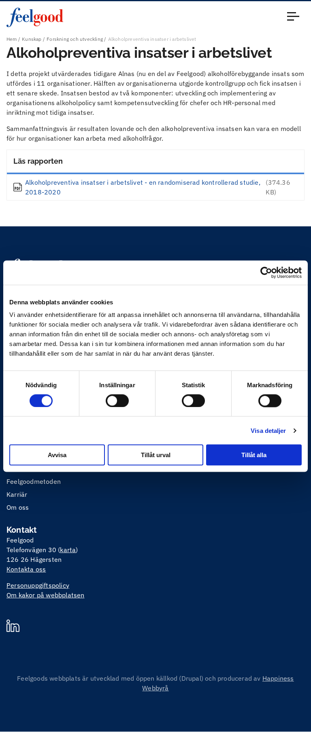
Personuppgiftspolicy (37, 585)
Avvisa (57, 454)
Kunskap (31, 39)
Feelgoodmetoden (33, 481)
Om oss (17, 507)
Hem (11, 39)
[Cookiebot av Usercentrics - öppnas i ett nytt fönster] (266, 272)
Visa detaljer (268, 430)
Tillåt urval (155, 454)
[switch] (117, 400)
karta (68, 550)
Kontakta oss (26, 569)
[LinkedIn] (12, 627)
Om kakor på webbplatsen (45, 595)
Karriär (16, 494)
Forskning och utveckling (75, 39)
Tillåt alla (253, 454)
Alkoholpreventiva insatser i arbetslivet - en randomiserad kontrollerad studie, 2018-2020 (142, 187)
